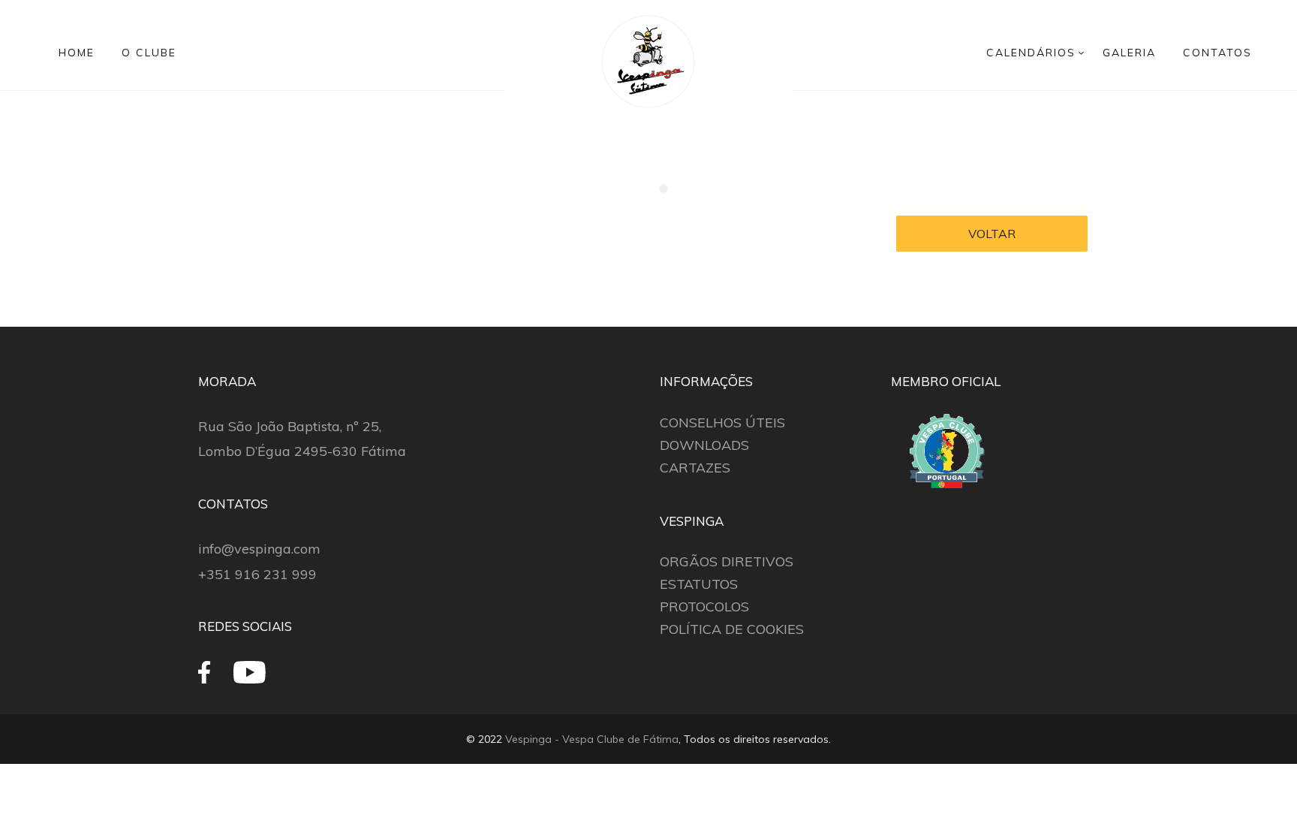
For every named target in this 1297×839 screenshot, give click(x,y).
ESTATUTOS (699, 584)
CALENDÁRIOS (1031, 52)
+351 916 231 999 (257, 574)
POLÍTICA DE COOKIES (732, 629)
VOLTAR (992, 233)
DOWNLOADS (704, 445)
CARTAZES (695, 467)
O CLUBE (149, 52)
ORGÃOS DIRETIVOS (726, 561)
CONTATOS (1217, 52)
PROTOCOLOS (704, 606)
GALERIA (1129, 52)
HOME (77, 52)
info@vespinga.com (259, 548)
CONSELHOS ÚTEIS (722, 422)
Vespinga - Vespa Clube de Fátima (592, 739)
